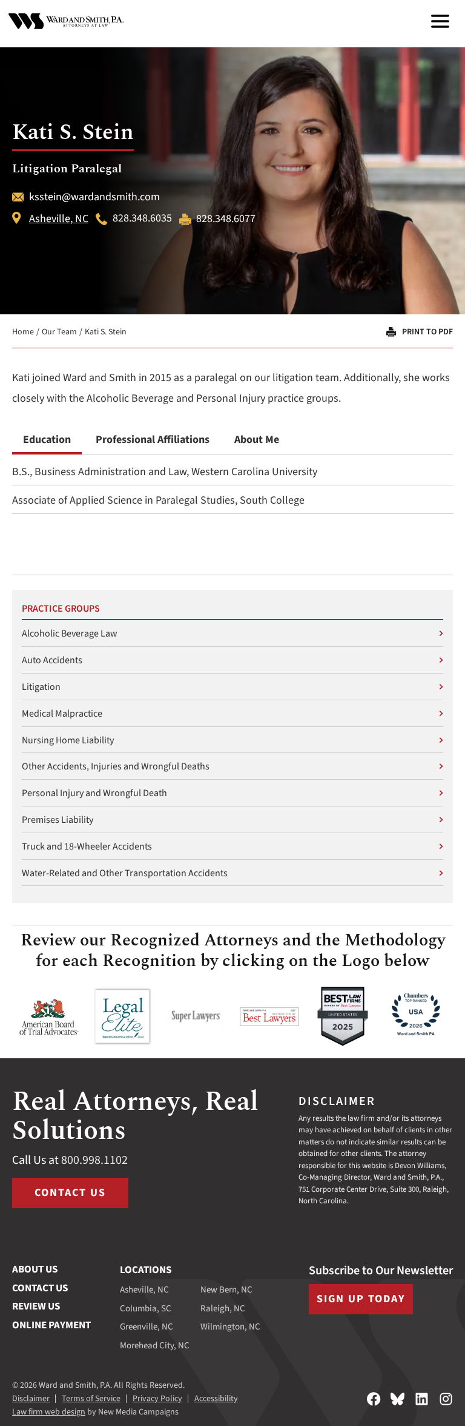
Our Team (59, 332)
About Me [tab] (256, 439)
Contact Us (70, 1192)
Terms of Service (91, 1399)
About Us (35, 1269)
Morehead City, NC (155, 1345)
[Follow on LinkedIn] (422, 1399)
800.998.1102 (94, 1160)
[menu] (440, 21)
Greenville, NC (146, 1326)
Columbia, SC (145, 1308)
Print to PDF (427, 332)
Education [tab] (47, 439)
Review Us (36, 1306)
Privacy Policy (157, 1399)
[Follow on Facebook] (374, 1399)
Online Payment (51, 1325)
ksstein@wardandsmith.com (94, 197)
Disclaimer (31, 1399)
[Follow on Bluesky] (397, 1399)
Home (23, 332)
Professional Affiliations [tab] (152, 439)
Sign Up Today (361, 1298)
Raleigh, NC (222, 1308)
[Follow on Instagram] (446, 1399)
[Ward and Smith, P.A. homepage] (66, 21)
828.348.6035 (142, 219)
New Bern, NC (226, 1289)
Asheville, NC (58, 219)
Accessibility (216, 1399)
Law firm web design (48, 1412)
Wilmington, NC (230, 1326)
